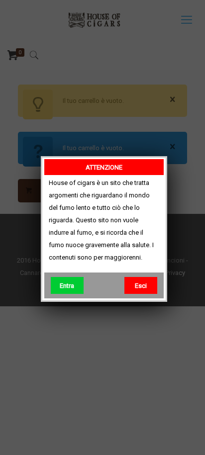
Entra (67, 285)
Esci (141, 285)
